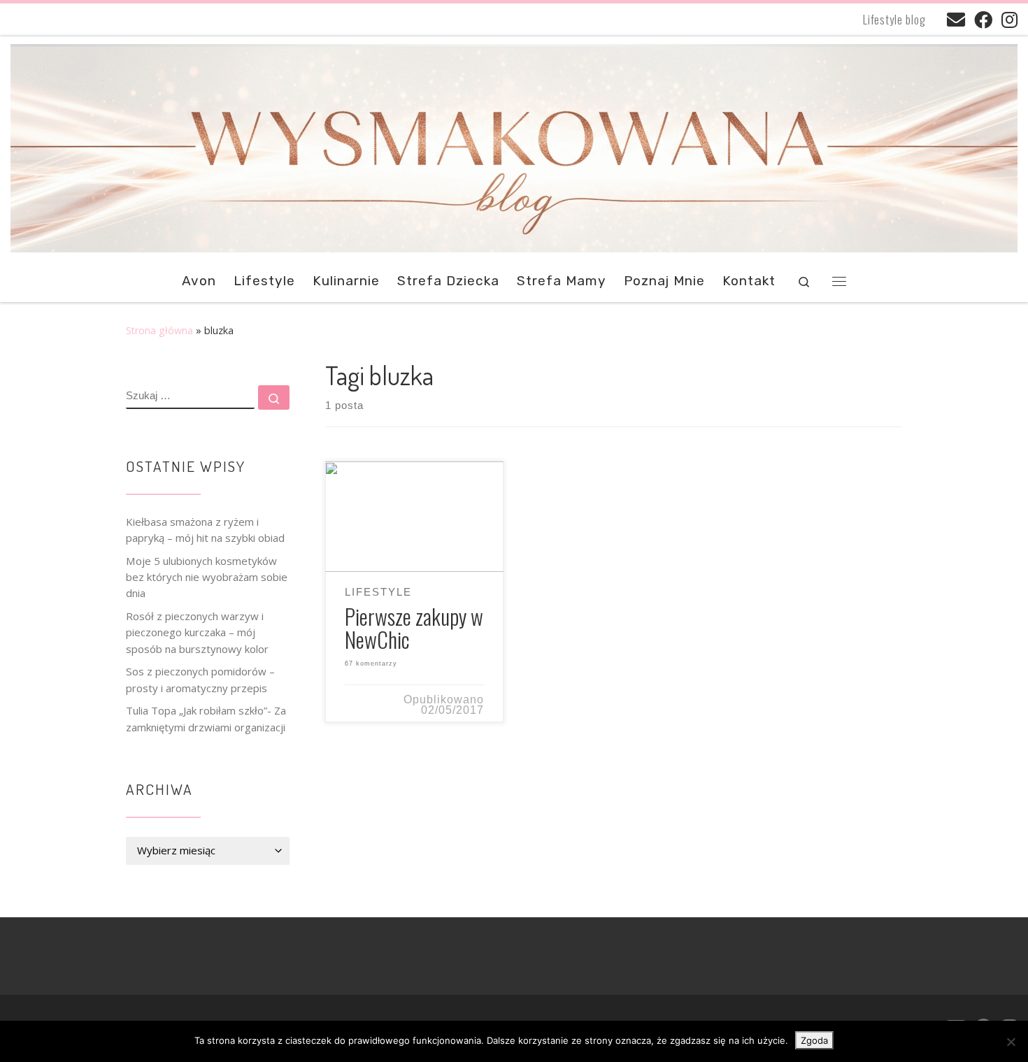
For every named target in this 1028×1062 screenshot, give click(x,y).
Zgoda (814, 1040)
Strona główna (159, 330)
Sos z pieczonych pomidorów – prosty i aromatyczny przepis (200, 679)
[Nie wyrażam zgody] (1011, 1042)
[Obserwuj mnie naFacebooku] (983, 20)
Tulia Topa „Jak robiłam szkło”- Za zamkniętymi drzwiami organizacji (206, 718)
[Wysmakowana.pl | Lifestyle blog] (514, 144)
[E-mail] (956, 20)
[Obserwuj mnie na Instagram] (1009, 20)
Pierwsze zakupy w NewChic (414, 627)
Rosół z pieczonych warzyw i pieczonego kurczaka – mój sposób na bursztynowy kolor (197, 632)
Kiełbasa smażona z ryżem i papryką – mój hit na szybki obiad (205, 530)
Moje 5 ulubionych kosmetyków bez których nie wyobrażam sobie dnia (206, 577)
